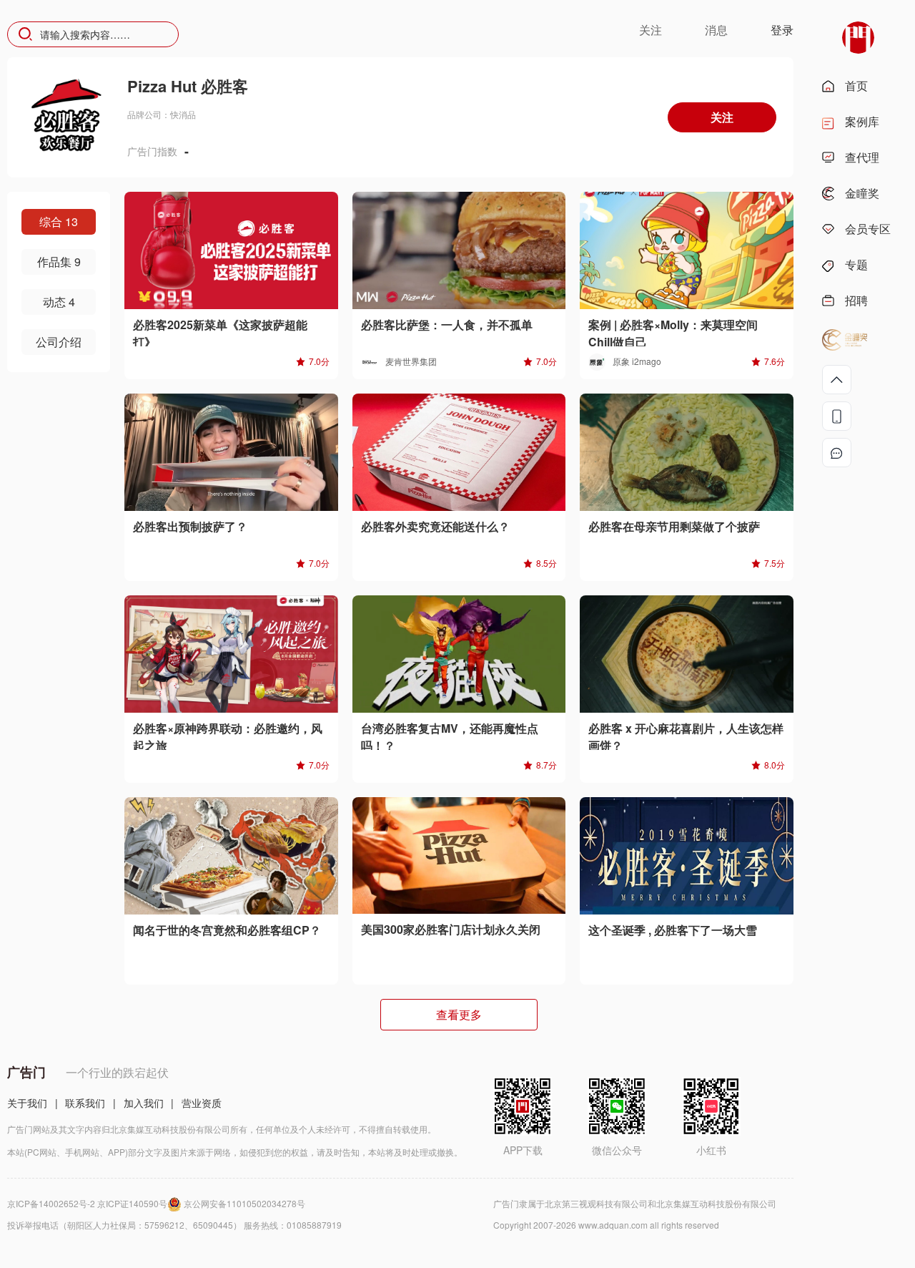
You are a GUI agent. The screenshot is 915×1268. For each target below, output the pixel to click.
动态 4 (59, 301)
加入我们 (144, 1103)
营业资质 (202, 1103)
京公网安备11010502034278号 (244, 1203)
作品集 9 (59, 261)
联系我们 (85, 1103)
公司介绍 (58, 341)
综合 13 (58, 221)
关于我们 (27, 1103)
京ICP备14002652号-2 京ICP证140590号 (87, 1203)
